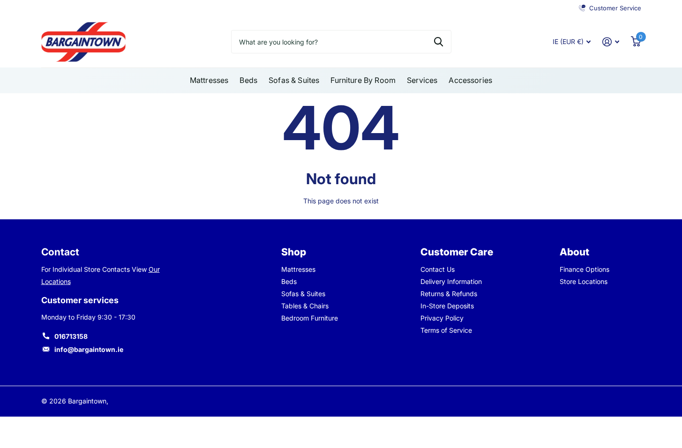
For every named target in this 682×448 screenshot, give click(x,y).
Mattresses (209, 80)
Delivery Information (451, 281)
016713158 (71, 336)
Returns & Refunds (448, 294)
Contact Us (437, 269)
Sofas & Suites (294, 80)
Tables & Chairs (305, 306)
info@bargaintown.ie (88, 349)
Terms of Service (446, 330)
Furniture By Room (363, 80)
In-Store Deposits (447, 306)
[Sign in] (611, 41)
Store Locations (583, 281)
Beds (248, 80)
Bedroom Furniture (309, 318)
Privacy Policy (442, 318)
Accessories (470, 80)
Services (422, 80)
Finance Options (584, 269)
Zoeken (438, 41)
